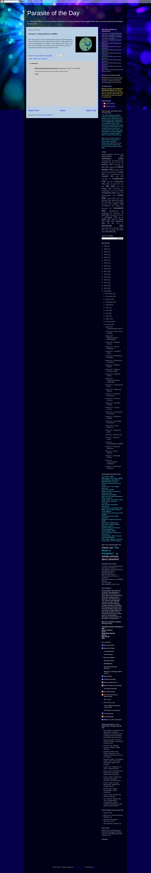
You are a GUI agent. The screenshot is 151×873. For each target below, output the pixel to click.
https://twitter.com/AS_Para (110, 584)
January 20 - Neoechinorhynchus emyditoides (112, 380)
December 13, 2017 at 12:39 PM (69, 68)
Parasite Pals (108, 813)
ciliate (35, 58)
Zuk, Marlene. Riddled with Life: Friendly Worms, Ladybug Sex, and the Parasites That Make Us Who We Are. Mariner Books (113, 802)
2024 (106, 252)
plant (103, 215)
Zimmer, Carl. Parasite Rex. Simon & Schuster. (113, 795)
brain (121, 170)
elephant (115, 184)
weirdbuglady (108, 716)
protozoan (44, 58)
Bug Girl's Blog (109, 648)
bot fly (115, 170)
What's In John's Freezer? (113, 719)
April (107, 316)
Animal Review (109, 645)
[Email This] (57, 56)
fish (39, 58)
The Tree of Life (109, 702)
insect (120, 195)
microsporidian (119, 202)
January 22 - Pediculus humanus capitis (112, 370)
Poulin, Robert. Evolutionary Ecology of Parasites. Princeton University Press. (113, 778)
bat (113, 162)
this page (107, 82)
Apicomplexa (107, 156)
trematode (107, 225)
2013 (106, 282)
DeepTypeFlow (109, 660)
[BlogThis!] (59, 56)
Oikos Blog (108, 676)
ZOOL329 (108, 232)
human (118, 193)
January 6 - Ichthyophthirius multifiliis (114, 443)
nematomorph (113, 211)
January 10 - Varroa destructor (111, 426)
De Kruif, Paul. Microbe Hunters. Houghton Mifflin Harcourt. (112, 747)
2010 (106, 291)
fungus (104, 189)
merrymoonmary (79, 867)
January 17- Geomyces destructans (112, 394)
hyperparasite (106, 195)
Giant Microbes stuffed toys (112, 823)
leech (118, 198)
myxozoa (105, 208)
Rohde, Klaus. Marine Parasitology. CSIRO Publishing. (111, 790)
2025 (106, 249)
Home (62, 110)
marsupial (107, 202)
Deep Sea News (109, 657)
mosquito (117, 206)
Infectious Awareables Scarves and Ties (111, 820)
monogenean (106, 206)
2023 (106, 254)
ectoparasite (118, 182)
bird (103, 167)
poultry (121, 215)
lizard (113, 200)
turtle (114, 228)
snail (108, 221)
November (109, 296)
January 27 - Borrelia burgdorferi (112, 347)
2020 (106, 263)
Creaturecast (108, 654)
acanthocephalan (107, 154)
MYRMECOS (108, 663)
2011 (105, 288)
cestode (120, 172)
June (107, 310)
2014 (106, 280)
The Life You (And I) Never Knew (111, 695)
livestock (104, 200)
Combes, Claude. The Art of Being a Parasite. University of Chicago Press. (113, 741)
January (108, 324)
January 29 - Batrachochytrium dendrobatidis (111, 337)
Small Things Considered (113, 685)
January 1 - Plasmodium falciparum (113, 467)
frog (118, 186)
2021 (106, 260)
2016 (106, 274)
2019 (106, 266)
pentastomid (116, 213)
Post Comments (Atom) (44, 115)
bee (119, 162)
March (108, 319)
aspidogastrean (106, 161)
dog (108, 181)
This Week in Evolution (112, 710)
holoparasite (106, 191)
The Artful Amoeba (110, 688)
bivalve (111, 167)
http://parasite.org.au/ (109, 574)
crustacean (117, 178)
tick (108, 223)
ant (119, 154)
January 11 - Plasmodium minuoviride (113, 422)
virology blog (108, 713)
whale (121, 230)
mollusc (116, 204)
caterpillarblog (109, 651)
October (108, 299)
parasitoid (105, 213)
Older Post (91, 110)
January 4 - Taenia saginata (111, 452)
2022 (106, 257)
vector (121, 228)
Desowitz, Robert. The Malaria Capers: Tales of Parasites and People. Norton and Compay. (113, 761)
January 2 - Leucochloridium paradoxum (111, 461)
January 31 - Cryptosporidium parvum (114, 327)
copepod (105, 176)
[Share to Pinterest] (65, 56)
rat (119, 217)
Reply (36, 74)
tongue (118, 223)
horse (115, 191)
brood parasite (109, 172)
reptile (104, 219)
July (107, 307)
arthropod (106, 158)
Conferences (115, 174)
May (107, 313)
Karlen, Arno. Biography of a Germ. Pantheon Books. (113, 767)
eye (122, 184)
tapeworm (119, 221)
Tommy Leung (110, 106)
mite (106, 204)
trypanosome (105, 228)
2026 (106, 246)
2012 (106, 285)
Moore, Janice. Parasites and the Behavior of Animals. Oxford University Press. (113, 772)
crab (117, 176)
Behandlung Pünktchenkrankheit (46, 68)
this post (107, 138)
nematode (118, 208)
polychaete (113, 215)
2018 (106, 268)
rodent (113, 219)
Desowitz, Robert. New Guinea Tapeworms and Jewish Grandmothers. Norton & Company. (113, 754)
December (109, 293)
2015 (106, 277)
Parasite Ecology (110, 679)
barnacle (104, 162)
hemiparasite (116, 188)
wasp (113, 230)
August (108, 305)
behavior (105, 164)
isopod (109, 198)
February (109, 321)
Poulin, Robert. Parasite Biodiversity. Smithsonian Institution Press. (112, 784)
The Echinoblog (109, 691)
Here (103, 40)
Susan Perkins (110, 103)
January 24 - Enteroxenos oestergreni (113, 361)
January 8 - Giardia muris (113, 434)
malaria (120, 200)
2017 (106, 271)
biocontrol (117, 164)
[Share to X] (61, 56)
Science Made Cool (110, 682)
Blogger (95, 867)
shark (121, 219)
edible (108, 184)
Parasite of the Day (53, 13)
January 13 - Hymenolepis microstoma (113, 412)
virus (106, 230)
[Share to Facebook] (63, 56)
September (109, 302)
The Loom (107, 699)
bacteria (117, 161)
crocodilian (105, 179)
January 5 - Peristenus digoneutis (112, 447)
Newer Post (33, 110)
